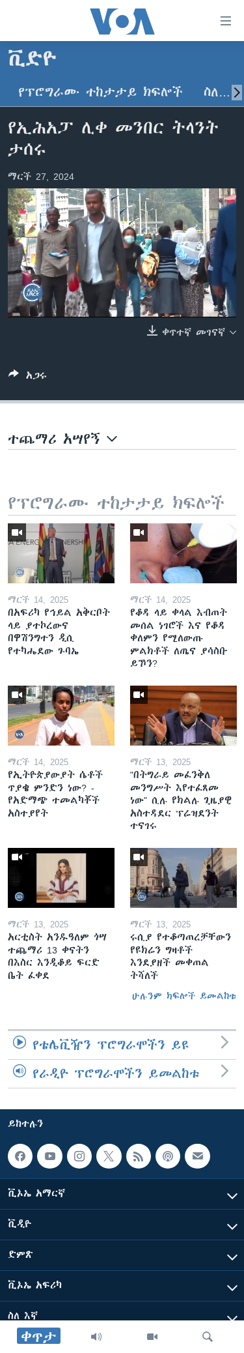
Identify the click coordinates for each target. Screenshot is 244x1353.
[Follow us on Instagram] (79, 1156)
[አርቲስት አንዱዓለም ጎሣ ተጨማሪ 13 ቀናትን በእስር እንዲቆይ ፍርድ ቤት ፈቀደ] (61, 878)
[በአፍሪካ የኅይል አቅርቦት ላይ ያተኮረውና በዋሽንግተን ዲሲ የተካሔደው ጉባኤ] (61, 553)
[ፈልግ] (207, 1336)
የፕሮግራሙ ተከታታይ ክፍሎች (100, 92)
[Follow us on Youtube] (49, 1156)
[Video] (152, 1336)
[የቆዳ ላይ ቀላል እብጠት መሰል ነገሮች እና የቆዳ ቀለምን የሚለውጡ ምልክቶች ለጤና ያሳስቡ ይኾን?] (183, 553)
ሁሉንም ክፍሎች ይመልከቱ (184, 996)
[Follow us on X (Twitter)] (108, 1156)
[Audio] (96, 1336)
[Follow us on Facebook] (20, 1156)
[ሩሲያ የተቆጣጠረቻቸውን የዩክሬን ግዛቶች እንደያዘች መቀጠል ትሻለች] (183, 878)
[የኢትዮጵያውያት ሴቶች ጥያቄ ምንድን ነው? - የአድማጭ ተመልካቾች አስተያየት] (61, 716)
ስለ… (217, 92)
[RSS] (138, 1156)
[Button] (27, 378)
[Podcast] (168, 1156)
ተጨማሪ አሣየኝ (57, 439)
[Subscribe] (197, 1156)
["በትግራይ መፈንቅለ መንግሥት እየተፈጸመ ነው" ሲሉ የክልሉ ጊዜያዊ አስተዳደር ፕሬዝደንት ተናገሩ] (183, 716)
